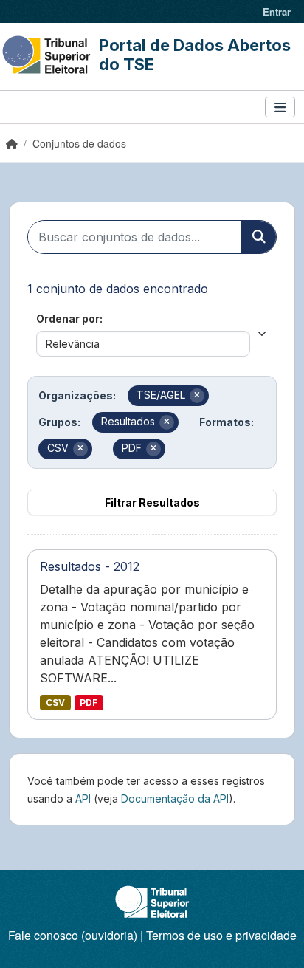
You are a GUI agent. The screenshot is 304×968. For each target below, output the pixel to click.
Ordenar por (68, 318)
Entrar (277, 11)
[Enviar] (258, 237)
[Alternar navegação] (280, 107)
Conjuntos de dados (79, 143)
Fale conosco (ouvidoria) (72, 935)
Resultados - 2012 (89, 566)
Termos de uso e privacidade (221, 935)
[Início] (12, 143)
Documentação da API (175, 798)
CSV (55, 702)
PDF (88, 702)
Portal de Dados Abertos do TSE (195, 54)
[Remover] (197, 395)
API (83, 798)
